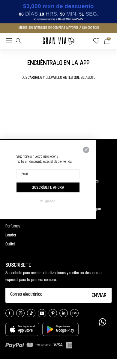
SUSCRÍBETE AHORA (48, 187)
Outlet (10, 244)
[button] (9, 41)
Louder (10, 235)
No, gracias (47, 201)
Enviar (99, 295)
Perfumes (12, 226)
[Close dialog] (86, 150)
